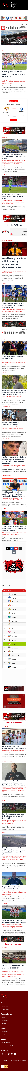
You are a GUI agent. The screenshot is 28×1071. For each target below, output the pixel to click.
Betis (13, 613)
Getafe (14, 617)
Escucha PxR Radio (5, 1042)
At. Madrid (15, 602)
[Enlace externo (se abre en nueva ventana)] (14, 28)
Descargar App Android (7, 1045)
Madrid (14, 609)
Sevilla (14, 594)
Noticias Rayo (4, 1006)
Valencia (14, 636)
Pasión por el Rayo (14, 5)
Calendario (4, 1023)
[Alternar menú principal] (24, 4)
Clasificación (4, 1020)
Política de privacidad (14, 1063)
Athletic (14, 659)
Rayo (13, 644)
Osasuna (14, 652)
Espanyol (14, 605)
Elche (13, 629)
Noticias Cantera (5, 1009)
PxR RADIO (13, 119)
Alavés (14, 598)
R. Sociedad (15, 655)
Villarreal (14, 621)
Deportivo (14, 625)
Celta (13, 632)
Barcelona (15, 648)
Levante (14, 667)
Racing (14, 640)
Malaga (14, 663)
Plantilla (3, 1017)
